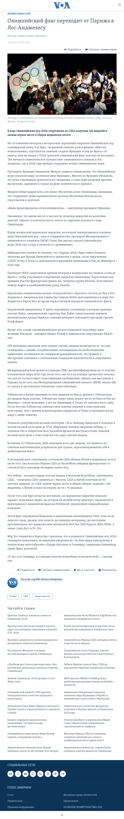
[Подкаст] (48, 774)
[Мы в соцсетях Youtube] (25, 774)
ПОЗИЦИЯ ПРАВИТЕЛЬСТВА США (82, 807)
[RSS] (40, 774)
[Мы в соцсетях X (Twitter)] (18, 774)
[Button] (72, 49)
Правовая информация (20, 807)
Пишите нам (14, 801)
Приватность (70, 801)
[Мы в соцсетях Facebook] (10, 774)
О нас (10, 795)
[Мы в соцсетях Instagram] (33, 774)
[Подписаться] (55, 774)
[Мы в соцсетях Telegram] (63, 774)
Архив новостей (18, 14)
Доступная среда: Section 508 (80, 795)
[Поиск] (62, 815)
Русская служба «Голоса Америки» (27, 36)
